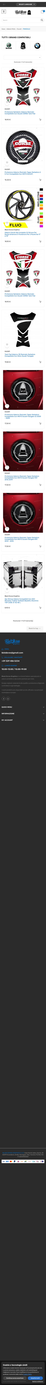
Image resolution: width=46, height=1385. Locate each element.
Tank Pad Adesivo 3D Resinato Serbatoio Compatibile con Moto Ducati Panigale (20, 355)
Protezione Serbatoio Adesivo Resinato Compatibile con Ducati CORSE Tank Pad (20, 113)
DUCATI (7, 109)
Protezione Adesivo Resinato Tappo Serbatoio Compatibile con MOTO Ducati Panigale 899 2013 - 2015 (22, 539)
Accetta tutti (35, 1378)
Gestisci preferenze (37, 1381)
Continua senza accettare (15, 1378)
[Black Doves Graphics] (9, 46)
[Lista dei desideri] (7, 103)
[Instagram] (8, 699)
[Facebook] (3, 699)
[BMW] (23, 46)
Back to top (35, 628)
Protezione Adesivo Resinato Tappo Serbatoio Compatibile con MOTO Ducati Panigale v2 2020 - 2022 (23, 416)
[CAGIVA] (37, 46)
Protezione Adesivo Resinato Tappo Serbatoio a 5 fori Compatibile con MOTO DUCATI (23, 173)
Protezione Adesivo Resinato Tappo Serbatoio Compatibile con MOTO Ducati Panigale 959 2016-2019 (22, 478)
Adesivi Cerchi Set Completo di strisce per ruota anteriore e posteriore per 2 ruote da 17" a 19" (23, 234)
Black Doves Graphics (12, 230)
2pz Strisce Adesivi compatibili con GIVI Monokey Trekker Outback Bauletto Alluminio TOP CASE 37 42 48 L (21, 601)
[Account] (4, 4)
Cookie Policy (27, 1374)
